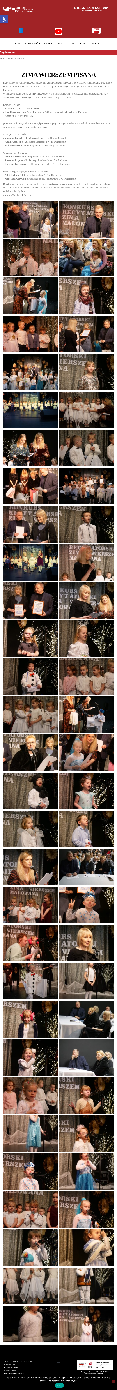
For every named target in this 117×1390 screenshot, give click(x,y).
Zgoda (59, 1385)
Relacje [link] (48, 44)
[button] (58, 1362)
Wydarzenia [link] (20, 58)
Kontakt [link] (97, 44)
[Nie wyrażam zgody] (113, 1381)
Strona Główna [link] (6, 58)
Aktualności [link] (32, 44)
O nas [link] (83, 44)
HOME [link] (18, 44)
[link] (4, 19)
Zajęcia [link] (60, 44)
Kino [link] (72, 44)
